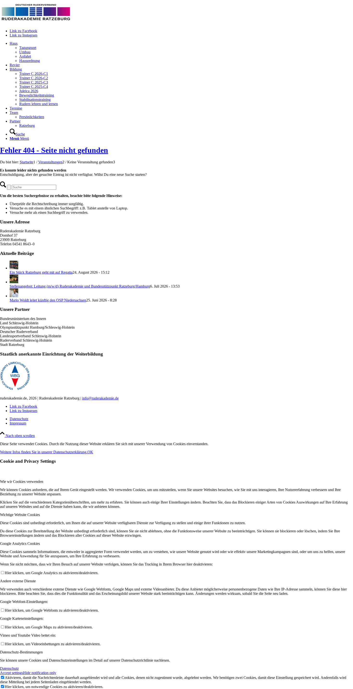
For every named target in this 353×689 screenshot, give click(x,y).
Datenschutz (9, 668)
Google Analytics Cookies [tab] (20, 543)
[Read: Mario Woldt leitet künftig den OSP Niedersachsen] (14, 296)
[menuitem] (181, 52)
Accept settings (11, 673)
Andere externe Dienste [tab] (18, 581)
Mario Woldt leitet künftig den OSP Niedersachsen (48, 300)
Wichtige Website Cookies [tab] (20, 515)
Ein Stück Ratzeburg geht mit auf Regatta (41, 272)
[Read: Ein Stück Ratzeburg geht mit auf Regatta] (14, 268)
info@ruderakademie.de (100, 398)
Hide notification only (39, 673)
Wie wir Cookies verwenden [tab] (21, 482)
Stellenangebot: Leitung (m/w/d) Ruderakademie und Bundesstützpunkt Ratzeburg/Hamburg (80, 286)
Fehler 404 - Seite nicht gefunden (54, 150)
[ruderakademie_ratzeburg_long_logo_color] (36, 23)
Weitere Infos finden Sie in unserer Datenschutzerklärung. (43, 452)
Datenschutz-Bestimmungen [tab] (21, 652)
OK (90, 452)
